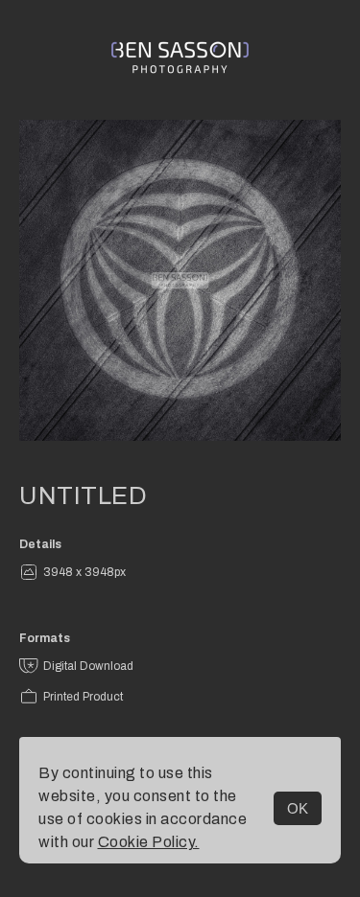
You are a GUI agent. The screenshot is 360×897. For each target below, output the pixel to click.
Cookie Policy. (149, 842)
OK (297, 808)
